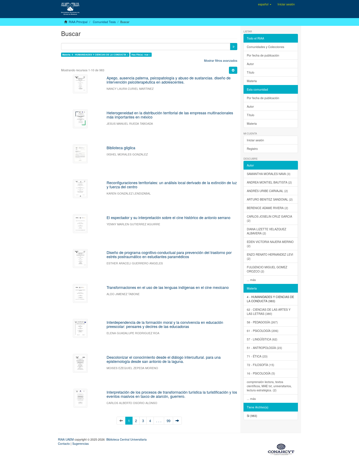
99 (168, 420)
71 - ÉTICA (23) (257, 356)
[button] (264, 4)
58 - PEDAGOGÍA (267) (262, 322)
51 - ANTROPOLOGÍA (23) (264, 348)
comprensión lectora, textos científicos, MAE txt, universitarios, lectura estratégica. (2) (269, 386)
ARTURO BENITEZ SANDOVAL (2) (270, 199)
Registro (252, 149)
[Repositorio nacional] (282, 448)
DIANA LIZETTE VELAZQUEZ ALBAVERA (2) (266, 231)
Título (250, 72)
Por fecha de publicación (263, 55)
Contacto (64, 443)
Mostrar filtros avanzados (220, 60)
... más (251, 280)
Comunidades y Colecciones (265, 47)
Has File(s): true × (141, 54)
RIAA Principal (78, 22)
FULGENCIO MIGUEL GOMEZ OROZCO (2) (267, 269)
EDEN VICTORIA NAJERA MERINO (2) (270, 244)
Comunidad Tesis (104, 22)
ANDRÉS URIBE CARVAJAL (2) (267, 191)
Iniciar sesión (255, 140)
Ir (234, 46)
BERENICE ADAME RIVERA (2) (267, 208)
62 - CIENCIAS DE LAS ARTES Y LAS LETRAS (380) (268, 311)
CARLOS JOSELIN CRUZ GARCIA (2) (269, 218)
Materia (252, 81)
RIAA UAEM (66, 439)
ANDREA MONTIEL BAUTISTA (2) (269, 182)
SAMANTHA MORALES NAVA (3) (268, 174)
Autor (250, 64)
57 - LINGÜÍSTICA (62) (262, 339)
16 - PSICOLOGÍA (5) (261, 373)
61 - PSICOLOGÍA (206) (262, 331)
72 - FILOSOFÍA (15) (260, 365)
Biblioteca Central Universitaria (126, 439)
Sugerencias (80, 443)
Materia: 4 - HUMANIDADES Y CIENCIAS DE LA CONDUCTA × (95, 54)
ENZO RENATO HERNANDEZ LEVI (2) (270, 256)
